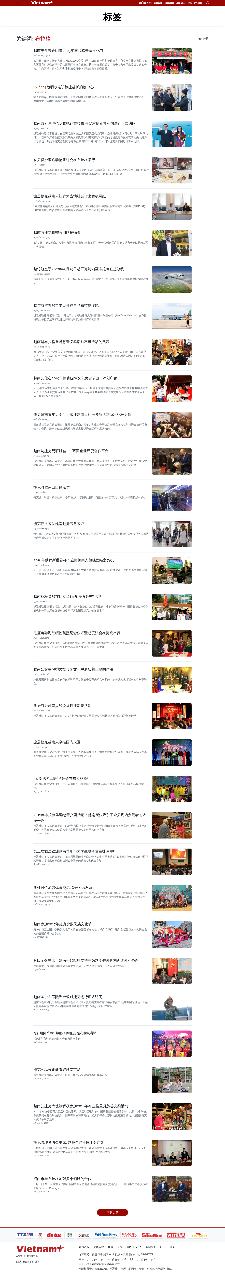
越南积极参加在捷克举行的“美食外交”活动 (67, 596)
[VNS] (106, 1235)
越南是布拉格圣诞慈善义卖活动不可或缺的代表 (71, 342)
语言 (129, 1247)
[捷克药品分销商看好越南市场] (172, 1080)
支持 (119, 1247)
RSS (110, 1247)
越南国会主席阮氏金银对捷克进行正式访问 (67, 997)
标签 (112, 17)
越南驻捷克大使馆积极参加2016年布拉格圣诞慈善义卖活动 (80, 1106)
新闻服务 (150, 1247)
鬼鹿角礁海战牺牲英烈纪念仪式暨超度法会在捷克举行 (76, 633)
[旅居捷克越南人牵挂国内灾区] (172, 752)
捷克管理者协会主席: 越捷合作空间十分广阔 (68, 1142)
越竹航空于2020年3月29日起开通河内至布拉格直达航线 (78, 269)
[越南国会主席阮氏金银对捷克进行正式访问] (172, 1007)
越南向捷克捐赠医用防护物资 (57, 233)
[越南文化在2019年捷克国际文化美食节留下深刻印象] (172, 388)
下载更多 (112, 1212)
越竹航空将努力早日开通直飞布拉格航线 (66, 305)
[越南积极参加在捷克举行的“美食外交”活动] (172, 607)
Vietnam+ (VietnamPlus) (42, 2)
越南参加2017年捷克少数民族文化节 (62, 924)
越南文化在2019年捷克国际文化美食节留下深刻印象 (75, 378)
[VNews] (40, 1235)
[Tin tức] (54, 1235)
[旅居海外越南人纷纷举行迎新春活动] (172, 716)
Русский (198, 3)
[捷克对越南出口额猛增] (172, 498)
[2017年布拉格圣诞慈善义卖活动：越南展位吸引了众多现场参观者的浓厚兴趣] (172, 825)
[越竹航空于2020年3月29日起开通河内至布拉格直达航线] (172, 279)
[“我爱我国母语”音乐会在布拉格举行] (172, 789)
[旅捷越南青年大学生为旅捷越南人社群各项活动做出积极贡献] (172, 425)
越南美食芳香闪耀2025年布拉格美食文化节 (68, 51)
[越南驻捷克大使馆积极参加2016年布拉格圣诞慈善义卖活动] (172, 1116)
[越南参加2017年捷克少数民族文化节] (172, 934)
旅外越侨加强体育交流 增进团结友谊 (62, 888)
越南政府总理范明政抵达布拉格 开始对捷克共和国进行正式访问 (84, 123)
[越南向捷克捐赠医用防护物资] (172, 243)
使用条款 (98, 1247)
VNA (138, 1247)
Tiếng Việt (145, 2)
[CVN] (129, 1235)
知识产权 (84, 1247)
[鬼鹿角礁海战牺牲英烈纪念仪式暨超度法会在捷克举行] (172, 643)
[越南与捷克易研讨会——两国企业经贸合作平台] (172, 461)
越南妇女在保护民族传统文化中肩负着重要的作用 (73, 669)
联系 (172, 1247)
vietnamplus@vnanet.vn (106, 1263)
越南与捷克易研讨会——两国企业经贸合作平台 (71, 451)
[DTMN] (152, 1235)
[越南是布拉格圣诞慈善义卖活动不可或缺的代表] (172, 352)
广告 (162, 1247)
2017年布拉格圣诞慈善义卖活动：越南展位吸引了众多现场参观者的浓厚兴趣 (89, 817)
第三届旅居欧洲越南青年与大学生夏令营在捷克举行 (75, 851)
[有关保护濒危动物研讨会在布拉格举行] (172, 170)
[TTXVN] (25, 1235)
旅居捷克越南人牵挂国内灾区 (57, 742)
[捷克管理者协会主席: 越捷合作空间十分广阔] (172, 1153)
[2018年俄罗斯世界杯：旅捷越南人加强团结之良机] (172, 570)
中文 (190, 3)
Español (180, 2)
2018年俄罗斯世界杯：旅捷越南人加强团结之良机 (73, 560)
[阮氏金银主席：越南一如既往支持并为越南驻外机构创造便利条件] (172, 971)
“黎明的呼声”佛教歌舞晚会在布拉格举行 (65, 1033)
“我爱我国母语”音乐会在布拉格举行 (62, 778)
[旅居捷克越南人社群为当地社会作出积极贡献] (172, 206)
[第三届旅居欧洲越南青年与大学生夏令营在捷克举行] (172, 862)
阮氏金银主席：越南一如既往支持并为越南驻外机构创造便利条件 (86, 960)
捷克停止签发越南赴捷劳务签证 (58, 524)
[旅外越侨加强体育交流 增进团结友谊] (172, 898)
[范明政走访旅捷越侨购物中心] (172, 97)
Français (169, 2)
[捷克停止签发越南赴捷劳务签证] (172, 534)
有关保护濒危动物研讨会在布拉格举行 (64, 160)
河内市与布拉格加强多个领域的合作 (62, 1179)
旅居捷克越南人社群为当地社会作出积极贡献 (69, 196)
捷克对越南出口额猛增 (51, 487)
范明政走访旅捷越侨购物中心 (70, 87)
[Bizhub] (84, 1235)
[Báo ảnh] (176, 1235)
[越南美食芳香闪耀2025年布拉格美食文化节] (172, 61)
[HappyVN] (198, 1235)
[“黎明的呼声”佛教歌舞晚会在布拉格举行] (172, 1044)
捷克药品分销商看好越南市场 (57, 1070)
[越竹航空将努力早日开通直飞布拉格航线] (172, 316)
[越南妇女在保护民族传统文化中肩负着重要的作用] (172, 680)
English (158, 2)
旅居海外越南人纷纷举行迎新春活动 (62, 706)
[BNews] (69, 1235)
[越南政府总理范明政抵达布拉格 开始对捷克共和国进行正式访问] (172, 134)
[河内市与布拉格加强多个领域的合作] (172, 1189)
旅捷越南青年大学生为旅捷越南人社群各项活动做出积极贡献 (82, 415)
